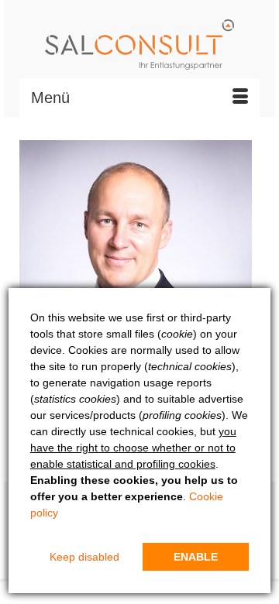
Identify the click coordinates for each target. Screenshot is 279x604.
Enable (196, 557)
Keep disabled (84, 557)
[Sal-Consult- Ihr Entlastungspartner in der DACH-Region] (139, 44)
